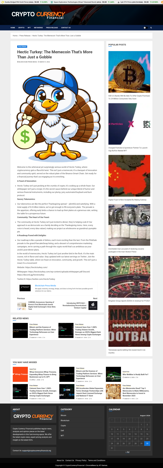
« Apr (128, 452)
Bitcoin (63, 415)
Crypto (21, 28)
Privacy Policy (81, 460)
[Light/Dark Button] (146, 28)
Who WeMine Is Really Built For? (135, 374)
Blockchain (65, 420)
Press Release (52, 28)
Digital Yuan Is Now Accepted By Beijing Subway (127, 200)
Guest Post (32, 369)
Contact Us (66, 28)
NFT (29, 28)
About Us (60, 460)
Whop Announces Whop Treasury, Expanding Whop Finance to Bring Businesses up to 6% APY (42, 374)
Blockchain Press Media (28, 62)
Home (13, 28)
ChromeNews (91, 465)
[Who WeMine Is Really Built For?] (113, 374)
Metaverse (38, 28)
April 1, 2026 (35, 380)
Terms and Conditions (96, 460)
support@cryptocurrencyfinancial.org (36, 451)
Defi (62, 431)
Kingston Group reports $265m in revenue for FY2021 (129, 301)
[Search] (151, 28)
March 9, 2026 (45, 62)
